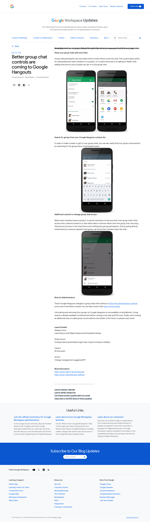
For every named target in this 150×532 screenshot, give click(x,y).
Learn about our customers (111, 417)
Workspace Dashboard (18, 497)
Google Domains (106, 487)
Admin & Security (77, 38)
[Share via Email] (14, 85)
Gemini (62, 38)
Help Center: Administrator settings (69, 375)
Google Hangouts (18, 77)
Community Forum (16, 491)
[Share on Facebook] (24, 85)
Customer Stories (61, 487)
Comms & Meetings (20, 38)
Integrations (59, 504)
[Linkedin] (43, 469)
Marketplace (59, 497)
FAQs (56, 500)
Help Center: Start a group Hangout (69, 372)
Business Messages (107, 497)
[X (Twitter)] (38, 469)
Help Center (103, 6)
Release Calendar (116, 6)
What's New (13, 500)
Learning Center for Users (19, 487)
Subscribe (135, 6)
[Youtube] (33, 469)
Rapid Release (30, 77)
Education (94, 38)
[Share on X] (28, 85)
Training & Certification (63, 507)
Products (82, 6)
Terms (59, 517)
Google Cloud (105, 484)
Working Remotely (61, 491)
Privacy (55, 517)
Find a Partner (59, 494)
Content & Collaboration (43, 38)
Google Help (14, 494)
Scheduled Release (42, 77)
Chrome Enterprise (107, 491)
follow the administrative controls (123, 303)
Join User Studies (106, 500)
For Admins (92, 6)
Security (57, 484)
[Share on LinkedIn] (19, 85)
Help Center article (112, 306)
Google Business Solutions (110, 494)
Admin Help (13, 484)
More (107, 38)
